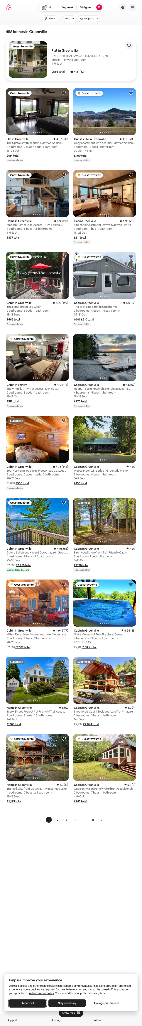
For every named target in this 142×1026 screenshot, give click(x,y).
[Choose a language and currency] (122, 7)
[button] (58, 71)
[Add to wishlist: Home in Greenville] (64, 175)
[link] (40, 820)
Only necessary (67, 1003)
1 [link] (48, 819)
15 (93, 819)
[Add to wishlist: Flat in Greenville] (64, 93)
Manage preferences (106, 1003)
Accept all (27, 1003)
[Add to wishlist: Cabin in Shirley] (64, 339)
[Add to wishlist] (129, 45)
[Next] (102, 820)
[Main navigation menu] (132, 7)
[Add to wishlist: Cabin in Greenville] (64, 257)
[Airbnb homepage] (8, 7)
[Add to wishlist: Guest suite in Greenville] (131, 93)
